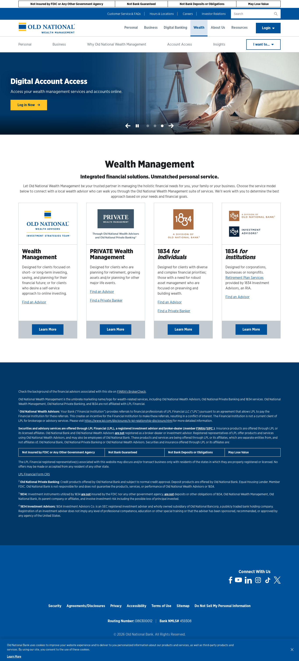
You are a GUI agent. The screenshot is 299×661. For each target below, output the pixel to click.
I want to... (262, 44)
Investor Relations (214, 14)
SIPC (209, 428)
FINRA (200, 428)
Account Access (179, 44)
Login (266, 28)
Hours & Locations (162, 14)
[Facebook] (230, 580)
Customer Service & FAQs (124, 14)
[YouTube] (238, 580)
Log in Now (27, 105)
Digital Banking (175, 27)
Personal (131, 27)
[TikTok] (267, 580)
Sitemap (183, 606)
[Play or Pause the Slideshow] (137, 126)
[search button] (276, 13)
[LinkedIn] (248, 580)
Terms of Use (161, 606)
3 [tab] (162, 126)
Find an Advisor (34, 302)
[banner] (46, 28)
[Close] (292, 649)
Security (54, 606)
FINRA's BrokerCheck (131, 391)
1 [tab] (147, 126)
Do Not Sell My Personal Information (223, 606)
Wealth (198, 27)
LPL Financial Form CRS (34, 474)
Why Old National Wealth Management (116, 44)
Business (151, 27)
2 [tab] (155, 126)
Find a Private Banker (106, 300)
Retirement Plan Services (244, 278)
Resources (239, 27)
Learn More (47, 329)
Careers (188, 14)
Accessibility (136, 606)
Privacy (115, 606)
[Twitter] (277, 580)
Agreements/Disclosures (86, 606)
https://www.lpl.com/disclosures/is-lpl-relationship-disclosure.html (128, 420)
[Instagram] (258, 580)
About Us (218, 27)
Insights (219, 44)
